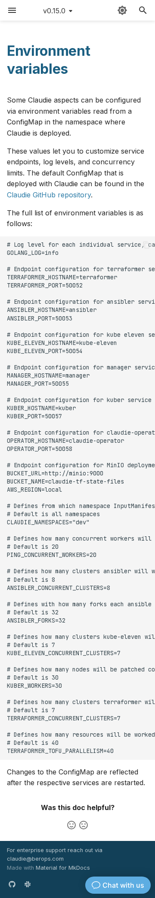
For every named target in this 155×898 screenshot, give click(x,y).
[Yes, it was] (71, 825)
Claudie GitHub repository (49, 194)
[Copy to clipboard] (146, 245)
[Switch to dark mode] (122, 10)
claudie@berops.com (35, 859)
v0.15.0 (54, 10)
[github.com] (12, 884)
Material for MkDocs (63, 868)
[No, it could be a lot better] (83, 825)
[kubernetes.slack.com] (27, 884)
